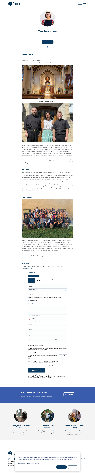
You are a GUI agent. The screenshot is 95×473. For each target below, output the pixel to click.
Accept (61, 467)
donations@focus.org (27, 268)
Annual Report (80, 459)
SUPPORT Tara (47, 42)
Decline (72, 467)
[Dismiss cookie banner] (77, 455)
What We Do (66, 451)
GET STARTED (69, 394)
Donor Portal (79, 451)
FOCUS (14, 4)
